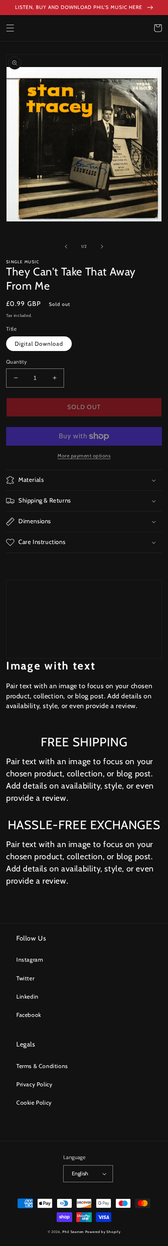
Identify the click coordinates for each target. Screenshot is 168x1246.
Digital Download (39, 343)
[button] (10, 28)
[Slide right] (102, 247)
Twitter (25, 978)
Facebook (28, 1014)
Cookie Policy (34, 1102)
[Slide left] (66, 247)
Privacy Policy (34, 1084)
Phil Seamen (73, 1232)
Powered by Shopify (103, 1232)
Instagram (29, 959)
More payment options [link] (84, 456)
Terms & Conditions (42, 1066)
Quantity (16, 361)
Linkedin (27, 996)
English (80, 1173)
